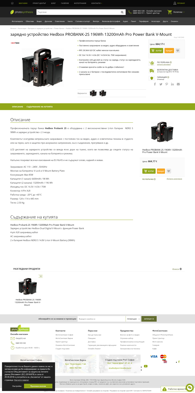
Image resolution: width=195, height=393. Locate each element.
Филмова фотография (111, 21)
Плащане (92, 338)
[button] (155, 85)
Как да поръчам (94, 335)
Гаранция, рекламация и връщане (102, 345)
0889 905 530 (21, 343)
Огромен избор (126, 338)
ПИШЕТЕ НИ (21, 338)
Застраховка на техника (130, 348)
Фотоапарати (17, 21)
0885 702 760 (75, 368)
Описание (17, 106)
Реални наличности (128, 345)
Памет (133, 21)
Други (165, 21)
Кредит (169, 50)
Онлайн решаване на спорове (98, 391)
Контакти (96, 3)
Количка (178, 11)
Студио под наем (63, 348)
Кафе (154, 348)
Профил (181, 3)
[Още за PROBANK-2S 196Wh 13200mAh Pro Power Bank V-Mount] (27, 286)
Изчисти (175, 269)
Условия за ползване (57, 391)
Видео (39, 21)
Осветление (60, 21)
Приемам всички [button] (38, 386)
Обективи (30, 21)
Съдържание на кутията (40, 106)
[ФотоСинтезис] (21, 12)
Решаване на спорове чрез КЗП (121, 391)
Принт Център (62, 342)
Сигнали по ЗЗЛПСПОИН (142, 391)
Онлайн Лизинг (94, 348)
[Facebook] (179, 362)
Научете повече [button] (21, 380)
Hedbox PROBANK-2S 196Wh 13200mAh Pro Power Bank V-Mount (162, 151)
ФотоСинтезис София (64, 335)
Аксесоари (155, 21)
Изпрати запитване (164, 64)
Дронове (48, 21)
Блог (53, 3)
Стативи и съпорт (82, 21)
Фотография (80, 3)
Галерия (65, 3)
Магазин (23, 3)
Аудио (125, 21)
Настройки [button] (16, 386)
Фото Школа (157, 342)
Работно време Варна (179, 389)
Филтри (96, 21)
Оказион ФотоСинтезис (65, 345)
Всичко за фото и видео (130, 335)
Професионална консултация (132, 342)
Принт (39, 3)
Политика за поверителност (76, 391)
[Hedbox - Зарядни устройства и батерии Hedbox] (15, 43)
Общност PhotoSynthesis (162, 335)
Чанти (70, 21)
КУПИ (151, 171)
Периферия (143, 21)
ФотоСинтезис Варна (64, 338)
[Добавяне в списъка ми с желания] (177, 50)
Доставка (92, 342)
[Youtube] (145, 366)
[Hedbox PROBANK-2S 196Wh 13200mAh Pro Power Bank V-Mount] (162, 132)
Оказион (174, 21)
